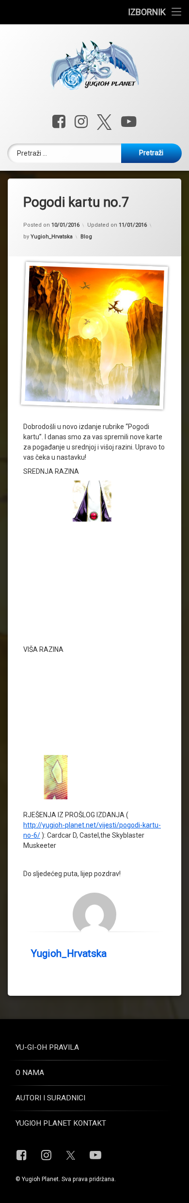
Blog (86, 236)
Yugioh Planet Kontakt (61, 1123)
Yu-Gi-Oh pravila (47, 1047)
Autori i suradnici (50, 1098)
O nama (30, 1072)
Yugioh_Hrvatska (52, 236)
